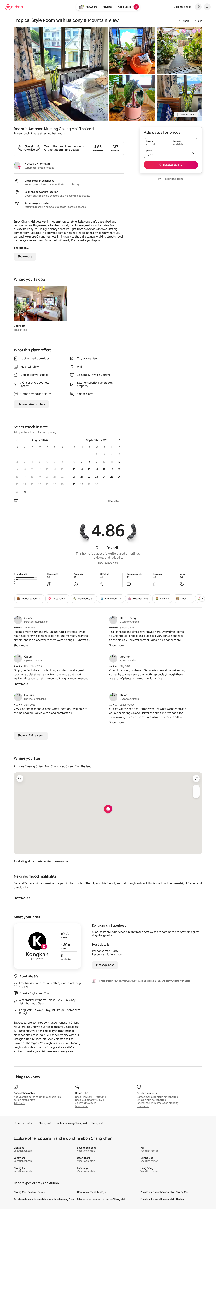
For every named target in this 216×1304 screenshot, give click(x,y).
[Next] (202, 598)
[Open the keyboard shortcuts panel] (16, 501)
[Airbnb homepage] (14, 7)
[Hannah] (18, 697)
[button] (62, 454)
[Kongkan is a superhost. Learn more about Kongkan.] (17, 165)
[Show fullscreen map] (196, 778)
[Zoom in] (196, 788)
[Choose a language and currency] (198, 6)
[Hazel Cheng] (113, 620)
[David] (113, 697)
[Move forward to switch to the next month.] (120, 440)
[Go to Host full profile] (47, 946)
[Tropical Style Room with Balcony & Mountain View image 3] (132, 98)
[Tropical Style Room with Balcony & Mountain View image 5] (179, 98)
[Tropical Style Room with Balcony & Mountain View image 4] (179, 50)
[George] (113, 658)
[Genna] (18, 620)
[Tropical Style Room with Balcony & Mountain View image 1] (61, 74)
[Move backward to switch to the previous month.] (17, 440)
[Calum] (18, 658)
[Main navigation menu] (207, 6)
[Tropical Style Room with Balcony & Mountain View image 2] (132, 50)
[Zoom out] (196, 794)
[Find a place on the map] (19, 778)
